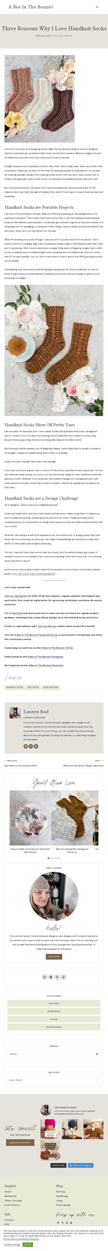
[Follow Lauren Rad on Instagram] (31, 746)
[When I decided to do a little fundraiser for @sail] (50, 1129)
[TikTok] (71, 1223)
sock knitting (50, 687)
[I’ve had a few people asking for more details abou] (50, 1151)
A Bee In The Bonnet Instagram (45, 656)
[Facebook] (62, 1223)
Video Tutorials (13, 1200)
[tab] (48, 858)
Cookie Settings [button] (12, 1244)
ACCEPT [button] (27, 1244)
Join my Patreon (47, 626)
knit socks (33, 687)
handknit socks (14, 687)
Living (54, 1019)
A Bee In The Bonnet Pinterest (45, 665)
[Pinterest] (67, 1223)
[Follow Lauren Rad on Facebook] (25, 746)
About (8, 1191)
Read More (54, 957)
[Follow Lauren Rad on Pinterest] (36, 746)
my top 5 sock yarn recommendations (34, 573)
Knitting (54, 1003)
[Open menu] (97, 7)
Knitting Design (63, 36)
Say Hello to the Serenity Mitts (20, 763)
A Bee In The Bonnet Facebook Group (36, 634)
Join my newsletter (15, 596)
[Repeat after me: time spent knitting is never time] (93, 1129)
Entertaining (54, 1027)
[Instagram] (58, 1223)
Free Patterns (12, 1205)
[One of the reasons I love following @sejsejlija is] (72, 1129)
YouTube (17, 613)
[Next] (94, 823)
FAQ (6, 1224)
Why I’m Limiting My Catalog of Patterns (72, 851)
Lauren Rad (36, 711)
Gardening (54, 1011)
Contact (9, 1219)
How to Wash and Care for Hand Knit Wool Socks (30, 851)
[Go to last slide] (13, 823)
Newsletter (10, 1196)
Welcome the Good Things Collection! (83, 763)
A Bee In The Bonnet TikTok (57, 647)
